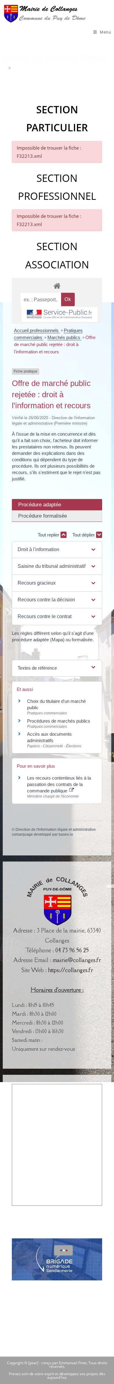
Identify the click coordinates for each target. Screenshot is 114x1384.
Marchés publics (64, 337)
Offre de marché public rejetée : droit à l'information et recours (54, 344)
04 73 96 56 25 (72, 950)
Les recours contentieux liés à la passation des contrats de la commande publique (59, 784)
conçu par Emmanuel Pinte (64, 1362)
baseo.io (66, 834)
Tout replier (49, 534)
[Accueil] (5, 68)
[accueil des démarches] (56, 285)
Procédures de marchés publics (58, 721)
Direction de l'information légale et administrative (56, 829)
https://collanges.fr (70, 970)
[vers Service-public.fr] (60, 314)
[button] (57, 549)
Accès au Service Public (33, 68)
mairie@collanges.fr (77, 960)
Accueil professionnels (37, 330)
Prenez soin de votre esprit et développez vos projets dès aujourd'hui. (57, 1375)
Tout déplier (84, 534)
